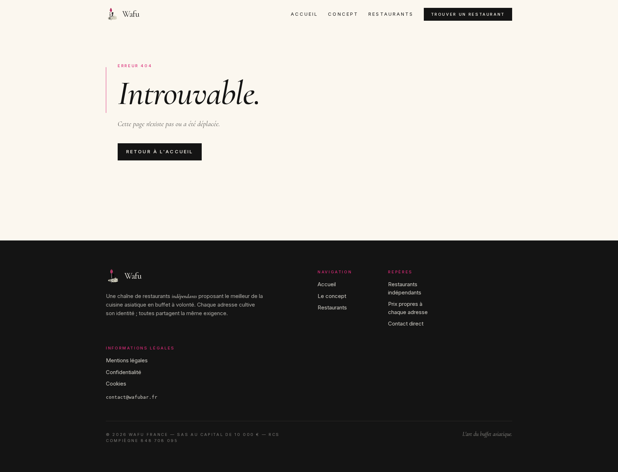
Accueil (304, 14)
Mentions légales (127, 360)
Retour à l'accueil (159, 151)
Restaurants (390, 14)
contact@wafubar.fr (131, 397)
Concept (343, 14)
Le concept (332, 296)
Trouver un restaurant (468, 14)
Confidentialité (123, 372)
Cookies (116, 383)
